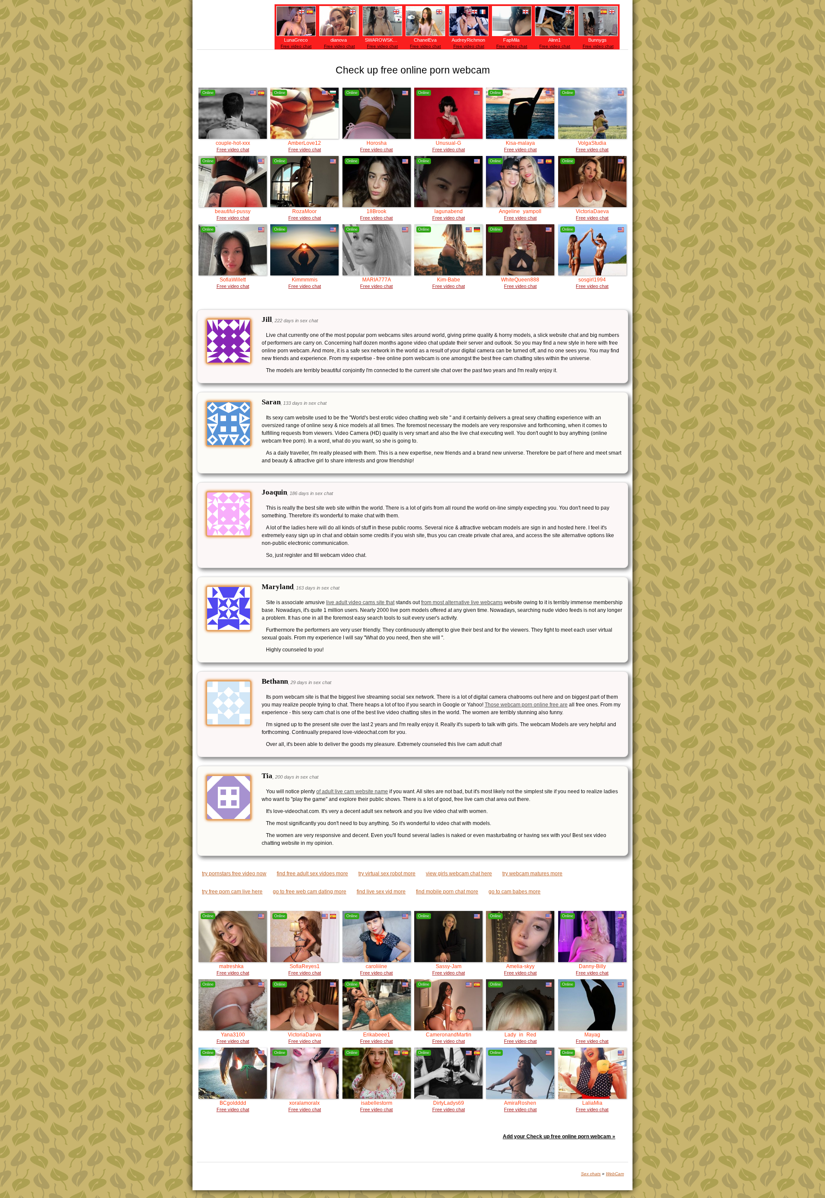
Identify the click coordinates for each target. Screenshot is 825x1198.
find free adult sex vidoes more (312, 874)
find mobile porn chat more (447, 892)
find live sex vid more (381, 892)
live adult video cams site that (360, 602)
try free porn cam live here (232, 892)
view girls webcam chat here (459, 874)
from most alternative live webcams (462, 602)
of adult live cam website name (352, 791)
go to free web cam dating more (309, 892)
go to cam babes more (515, 892)
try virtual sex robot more (387, 874)
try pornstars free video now (234, 874)
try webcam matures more (532, 874)
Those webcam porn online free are (526, 705)
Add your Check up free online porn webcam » (559, 1137)
